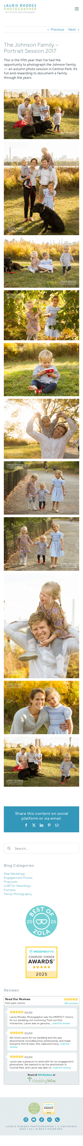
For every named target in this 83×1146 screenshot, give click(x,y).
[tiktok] (41, 1119)
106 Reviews (45, 1074)
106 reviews (71, 1003)
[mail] (49, 1119)
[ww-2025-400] (49, 1104)
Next (72, 29)
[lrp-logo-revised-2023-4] (20, 6)
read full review (61, 1023)
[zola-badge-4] (34, 1104)
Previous (57, 29)
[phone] (57, 1119)
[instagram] (25, 1119)
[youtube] (33, 1119)
